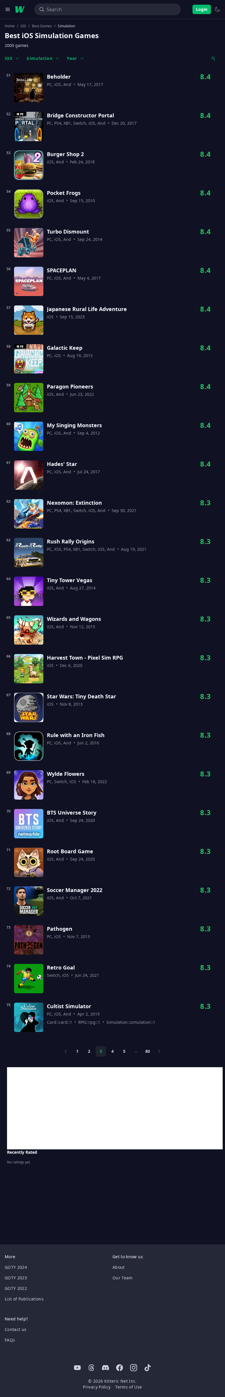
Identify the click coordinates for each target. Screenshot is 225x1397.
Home (10, 26)
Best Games (42, 26)
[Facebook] (119, 1367)
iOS (23, 26)
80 (147, 1051)
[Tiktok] (147, 1367)
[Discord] (105, 1367)
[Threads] (91, 1367)
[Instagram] (133, 1367)
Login (201, 9)
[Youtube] (77, 1367)
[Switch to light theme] (217, 9)
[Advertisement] (115, 1108)
